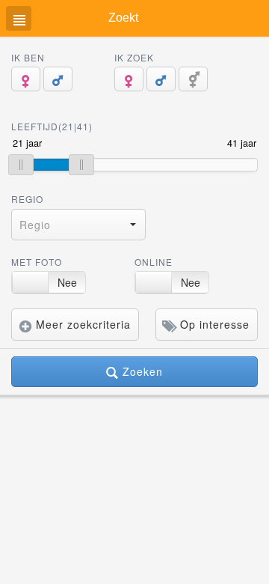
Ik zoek (134, 57)
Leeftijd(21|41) (52, 126)
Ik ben (28, 57)
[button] (78, 224)
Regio (27, 198)
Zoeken (141, 371)
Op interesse (213, 324)
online (153, 261)
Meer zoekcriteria (81, 324)
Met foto (36, 261)
